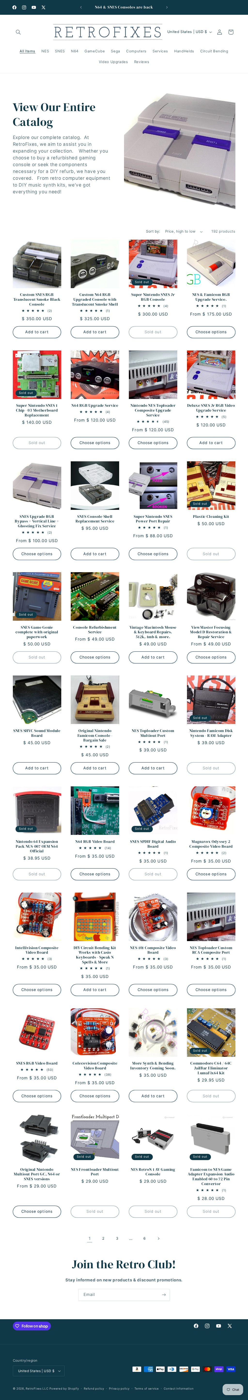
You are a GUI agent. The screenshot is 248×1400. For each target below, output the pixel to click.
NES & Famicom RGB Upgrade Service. (211, 297)
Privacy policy (119, 1388)
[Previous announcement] (81, 7)
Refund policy (94, 1388)
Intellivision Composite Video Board (37, 950)
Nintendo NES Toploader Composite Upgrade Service (153, 410)
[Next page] (158, 1238)
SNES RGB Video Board (37, 1063)
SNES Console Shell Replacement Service (95, 519)
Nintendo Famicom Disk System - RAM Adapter (211, 733)
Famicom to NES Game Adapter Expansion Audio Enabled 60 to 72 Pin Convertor (211, 1176)
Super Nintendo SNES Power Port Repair (153, 519)
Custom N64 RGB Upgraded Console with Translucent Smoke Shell (95, 299)
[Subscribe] (164, 1295)
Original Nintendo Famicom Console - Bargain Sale (95, 735)
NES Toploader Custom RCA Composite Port (211, 950)
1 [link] (90, 1238)
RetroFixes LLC (37, 1388)
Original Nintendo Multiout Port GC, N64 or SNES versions (37, 1174)
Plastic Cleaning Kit (211, 516)
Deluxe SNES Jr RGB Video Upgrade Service (211, 408)
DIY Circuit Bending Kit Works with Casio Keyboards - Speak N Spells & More (95, 955)
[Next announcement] (167, 7)
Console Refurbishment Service (95, 630)
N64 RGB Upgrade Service (94, 405)
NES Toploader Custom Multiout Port (153, 733)
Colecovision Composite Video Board (95, 1065)
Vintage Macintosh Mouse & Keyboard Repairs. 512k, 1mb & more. (153, 632)
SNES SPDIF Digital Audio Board (153, 844)
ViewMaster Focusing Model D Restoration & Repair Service (211, 632)
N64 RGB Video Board (95, 841)
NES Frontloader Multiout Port (95, 1172)
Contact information (179, 1388)
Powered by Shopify (64, 1388)
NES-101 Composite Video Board (153, 950)
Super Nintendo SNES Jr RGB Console (153, 297)
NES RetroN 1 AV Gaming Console (153, 1172)
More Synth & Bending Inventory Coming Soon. (153, 1065)
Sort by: (153, 231)
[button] (18, 32)
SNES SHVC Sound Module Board (37, 733)
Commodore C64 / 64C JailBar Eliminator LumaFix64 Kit (211, 1068)
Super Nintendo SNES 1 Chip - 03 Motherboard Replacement (37, 410)
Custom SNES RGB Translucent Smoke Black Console (37, 299)
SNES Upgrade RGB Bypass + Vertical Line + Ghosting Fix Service (37, 521)
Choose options (211, 332)
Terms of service (146, 1388)
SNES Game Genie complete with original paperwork (37, 632)
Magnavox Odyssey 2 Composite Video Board (211, 844)
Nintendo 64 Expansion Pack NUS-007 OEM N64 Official (37, 846)
